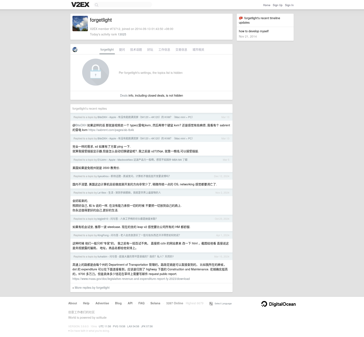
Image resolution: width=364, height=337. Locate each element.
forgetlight (107, 49)
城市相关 (198, 49)
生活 (110, 192)
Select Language (222, 303)
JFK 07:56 (147, 326)
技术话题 (136, 49)
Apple (112, 117)
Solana (155, 303)
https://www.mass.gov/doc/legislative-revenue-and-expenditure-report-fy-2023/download (131, 278)
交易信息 (181, 49)
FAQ (141, 303)
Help (86, 303)
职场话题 (116, 176)
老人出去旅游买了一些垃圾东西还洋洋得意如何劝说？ (150, 235)
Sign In (289, 5)
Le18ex (102, 192)
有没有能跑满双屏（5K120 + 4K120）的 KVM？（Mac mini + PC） (156, 117)
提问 (122, 49)
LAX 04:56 (133, 326)
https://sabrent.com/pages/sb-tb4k (111, 130)
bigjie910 (103, 218)
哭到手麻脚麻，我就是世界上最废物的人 (138, 192)
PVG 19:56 (119, 326)
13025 (122, 34)
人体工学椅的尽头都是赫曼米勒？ (139, 218)
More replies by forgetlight (92, 287)
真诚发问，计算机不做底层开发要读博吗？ (147, 176)
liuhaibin (102, 256)
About (72, 303)
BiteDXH (102, 117)
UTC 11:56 (105, 326)
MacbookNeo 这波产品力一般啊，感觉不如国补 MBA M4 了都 (152, 159)
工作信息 (164, 49)
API (130, 303)
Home (266, 5)
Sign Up (277, 5)
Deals (124, 95)
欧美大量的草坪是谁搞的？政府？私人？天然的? (146, 256)
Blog (118, 303)
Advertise (102, 303)
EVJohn (102, 159)
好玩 (150, 49)
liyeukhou (103, 176)
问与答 (114, 218)
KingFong (103, 235)
